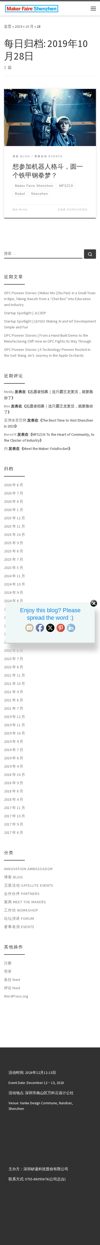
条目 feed (12, 979)
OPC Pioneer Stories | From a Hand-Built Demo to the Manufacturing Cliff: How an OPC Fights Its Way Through (47, 338)
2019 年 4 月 (13, 766)
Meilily (23, 209)
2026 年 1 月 (13, 509)
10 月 (29, 26)
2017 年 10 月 (14, 816)
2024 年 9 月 (13, 592)
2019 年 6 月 (13, 758)
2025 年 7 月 (13, 559)
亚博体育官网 (15, 420)
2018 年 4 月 (13, 799)
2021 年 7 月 (13, 708)
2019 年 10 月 (14, 733)
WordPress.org (16, 996)
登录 (7, 971)
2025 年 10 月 (14, 534)
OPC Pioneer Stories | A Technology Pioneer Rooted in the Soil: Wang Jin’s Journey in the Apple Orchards (47, 352)
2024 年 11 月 (14, 576)
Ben (7, 406)
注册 (7, 963)
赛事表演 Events (19, 926)
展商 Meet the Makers (25, 902)
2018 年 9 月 (13, 782)
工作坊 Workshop (21, 910)
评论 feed (12, 987)
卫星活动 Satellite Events (28, 885)
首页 (7, 26)
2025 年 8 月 (13, 551)
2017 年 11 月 (14, 807)
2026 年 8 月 (13, 484)
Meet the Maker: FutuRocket (46, 448)
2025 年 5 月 (13, 567)
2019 (18, 26)
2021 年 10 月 (14, 683)
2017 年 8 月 (13, 832)
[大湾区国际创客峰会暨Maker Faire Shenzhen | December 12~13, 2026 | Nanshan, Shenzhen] (31, 7)
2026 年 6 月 (13, 501)
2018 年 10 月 (14, 774)
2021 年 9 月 (13, 691)
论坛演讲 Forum (19, 918)
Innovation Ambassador (28, 868)
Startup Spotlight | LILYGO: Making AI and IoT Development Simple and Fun (50, 324)
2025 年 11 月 (14, 526)
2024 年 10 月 (14, 584)
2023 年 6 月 (13, 667)
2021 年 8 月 (13, 700)
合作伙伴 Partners (22, 893)
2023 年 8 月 (13, 650)
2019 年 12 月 (14, 716)
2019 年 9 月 (13, 741)
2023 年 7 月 (13, 658)
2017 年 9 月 (13, 824)
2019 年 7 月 (13, 749)
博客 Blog (13, 877)
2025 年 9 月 (13, 542)
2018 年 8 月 (13, 791)
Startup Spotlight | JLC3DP (25, 313)
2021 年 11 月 (14, 675)
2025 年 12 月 (14, 518)
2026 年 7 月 (13, 493)
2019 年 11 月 (14, 724)
